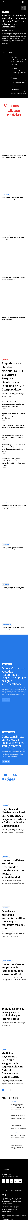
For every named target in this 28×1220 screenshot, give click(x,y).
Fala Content (4, 30)
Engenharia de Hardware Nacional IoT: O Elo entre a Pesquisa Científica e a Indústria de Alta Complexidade (14, 21)
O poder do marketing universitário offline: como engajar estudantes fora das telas (18, 82)
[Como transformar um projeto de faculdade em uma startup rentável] (5, 91)
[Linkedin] (11, 1181)
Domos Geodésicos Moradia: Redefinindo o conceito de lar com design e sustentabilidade (18, 72)
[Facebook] (3, 1181)
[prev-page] (22, 8)
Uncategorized (14, 78)
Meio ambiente (14, 68)
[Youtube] (20, 1181)
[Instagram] (7, 1181)
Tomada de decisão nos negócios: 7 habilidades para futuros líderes (17, 1147)
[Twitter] (16, 1181)
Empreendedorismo (15, 89)
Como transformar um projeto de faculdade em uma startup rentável (13, 741)
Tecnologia (5, 11)
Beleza (4, 1049)
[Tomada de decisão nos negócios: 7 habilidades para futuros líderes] (14, 297)
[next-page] (25, 8)
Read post (6, 700)
